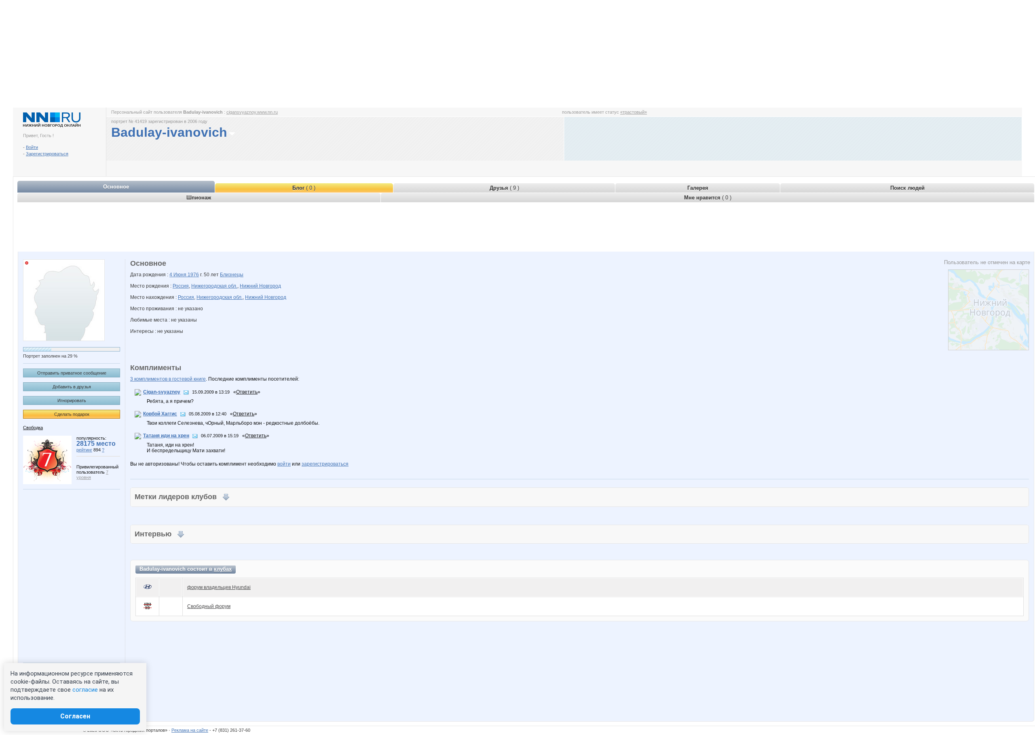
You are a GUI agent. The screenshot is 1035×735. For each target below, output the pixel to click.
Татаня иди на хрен (166, 435)
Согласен (75, 716)
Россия (181, 286)
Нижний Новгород (260, 286)
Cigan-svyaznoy (161, 392)
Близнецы (231, 274)
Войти (32, 147)
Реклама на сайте (189, 730)
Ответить (247, 392)
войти (284, 464)
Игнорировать (71, 400)
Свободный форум (208, 606)
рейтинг (84, 449)
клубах (223, 569)
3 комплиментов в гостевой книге (168, 379)
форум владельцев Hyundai (219, 587)
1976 (193, 274)
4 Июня (178, 274)
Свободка (33, 427)
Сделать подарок (71, 414)
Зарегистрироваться (47, 153)
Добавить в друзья (72, 386)
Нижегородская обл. (214, 286)
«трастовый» (633, 112)
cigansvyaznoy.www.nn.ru (252, 112)
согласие (85, 689)
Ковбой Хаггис (160, 414)
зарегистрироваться (325, 464)
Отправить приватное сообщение (71, 373)
